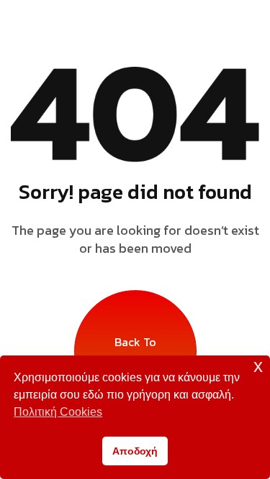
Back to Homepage (135, 350)
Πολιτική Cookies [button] (58, 412)
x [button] (258, 366)
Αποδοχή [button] (135, 451)
